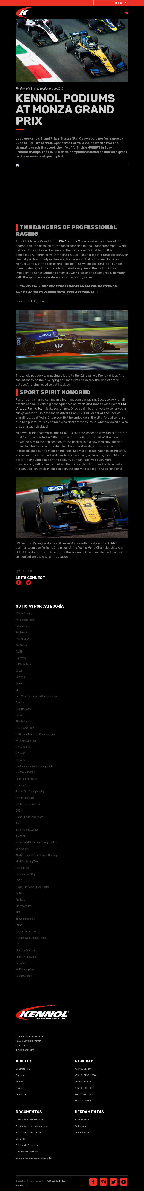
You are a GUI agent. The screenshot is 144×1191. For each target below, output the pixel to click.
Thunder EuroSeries (26, 931)
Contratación (23, 1069)
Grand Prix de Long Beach (29, 817)
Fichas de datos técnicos (29, 1119)
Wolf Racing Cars (25, 969)
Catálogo (21, 1139)
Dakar (19, 670)
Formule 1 (21, 785)
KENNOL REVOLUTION (86, 1075)
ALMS (19, 651)
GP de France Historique (29, 804)
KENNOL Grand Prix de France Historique (37, 855)
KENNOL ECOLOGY (84, 1088)
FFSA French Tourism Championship (35, 734)
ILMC (18, 823)
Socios (19, 1081)
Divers (19, 683)
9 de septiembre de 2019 (48, 88)
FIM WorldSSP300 (25, 772)
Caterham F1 (23, 658)
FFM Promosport (25, 728)
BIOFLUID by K (83, 1100)
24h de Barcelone (25, 619)
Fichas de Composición (28, 1132)
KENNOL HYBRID (83, 1081)
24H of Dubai (23, 639)
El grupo (20, 1075)
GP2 (18, 810)
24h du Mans (22, 626)
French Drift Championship (30, 791)
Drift (18, 689)
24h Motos (22, 632)
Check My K (82, 1132)
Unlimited (21, 963)
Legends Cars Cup (25, 874)
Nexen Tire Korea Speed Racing (32, 887)
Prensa (19, 1088)
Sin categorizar (24, 906)
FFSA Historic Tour (26, 740)
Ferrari (19, 715)
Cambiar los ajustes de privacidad (34, 1158)
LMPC (19, 880)
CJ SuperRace (23, 664)
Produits (20, 899)
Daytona (20, 677)
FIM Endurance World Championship (35, 766)
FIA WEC (20, 753)
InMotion (21, 836)
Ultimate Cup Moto (26, 950)
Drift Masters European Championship (36, 696)
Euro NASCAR (23, 709)
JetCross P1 (22, 848)
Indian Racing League (27, 829)
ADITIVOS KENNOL (84, 1094)
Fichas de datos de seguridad (32, 1126)
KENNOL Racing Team (27, 861)
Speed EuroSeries (25, 918)
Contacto (21, 1094)
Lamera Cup (22, 867)
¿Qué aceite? (82, 1119)
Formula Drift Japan (26, 778)
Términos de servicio (27, 1151)
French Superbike (25, 798)
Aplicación (80, 1126)
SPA (18, 912)
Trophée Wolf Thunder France (31, 937)
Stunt (19, 925)
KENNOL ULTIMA (83, 1069)
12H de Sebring (24, 613)
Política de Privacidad (27, 1145)
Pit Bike (20, 893)
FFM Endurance (24, 721)
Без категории (24, 976)
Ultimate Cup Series (26, 957)
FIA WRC (20, 759)
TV (17, 944)
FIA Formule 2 (24, 88)
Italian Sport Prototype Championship (36, 842)
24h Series (21, 645)
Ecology (20, 702)
